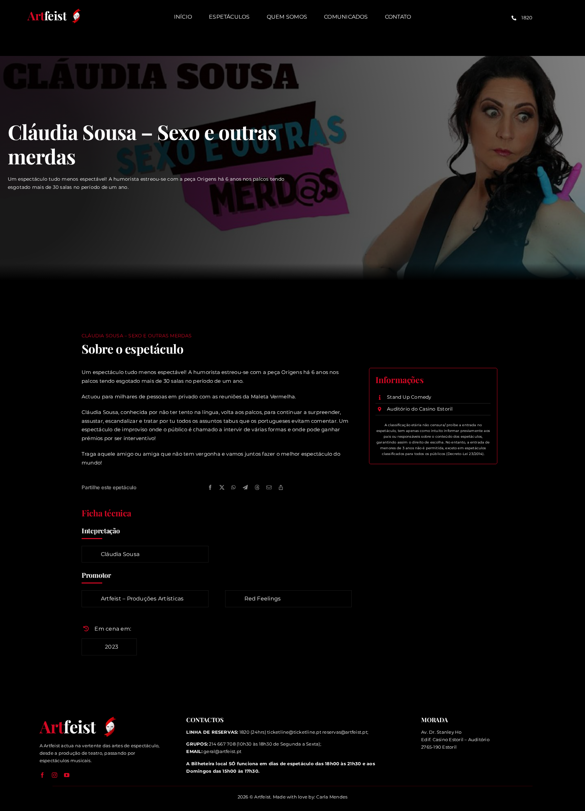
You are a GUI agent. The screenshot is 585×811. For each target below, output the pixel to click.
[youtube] (66, 775)
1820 (526, 18)
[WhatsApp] (233, 487)
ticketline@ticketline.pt (294, 732)
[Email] (269, 487)
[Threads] (257, 487)
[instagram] (54, 775)
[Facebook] (210, 487)
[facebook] (42, 775)
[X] (222, 487)
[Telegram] (245, 487)
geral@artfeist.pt (222, 751)
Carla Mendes (331, 796)
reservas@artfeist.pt (344, 732)
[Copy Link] (281, 487)
